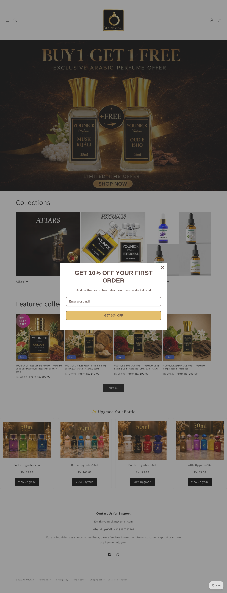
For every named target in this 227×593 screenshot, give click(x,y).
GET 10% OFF (113, 315)
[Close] (162, 267)
